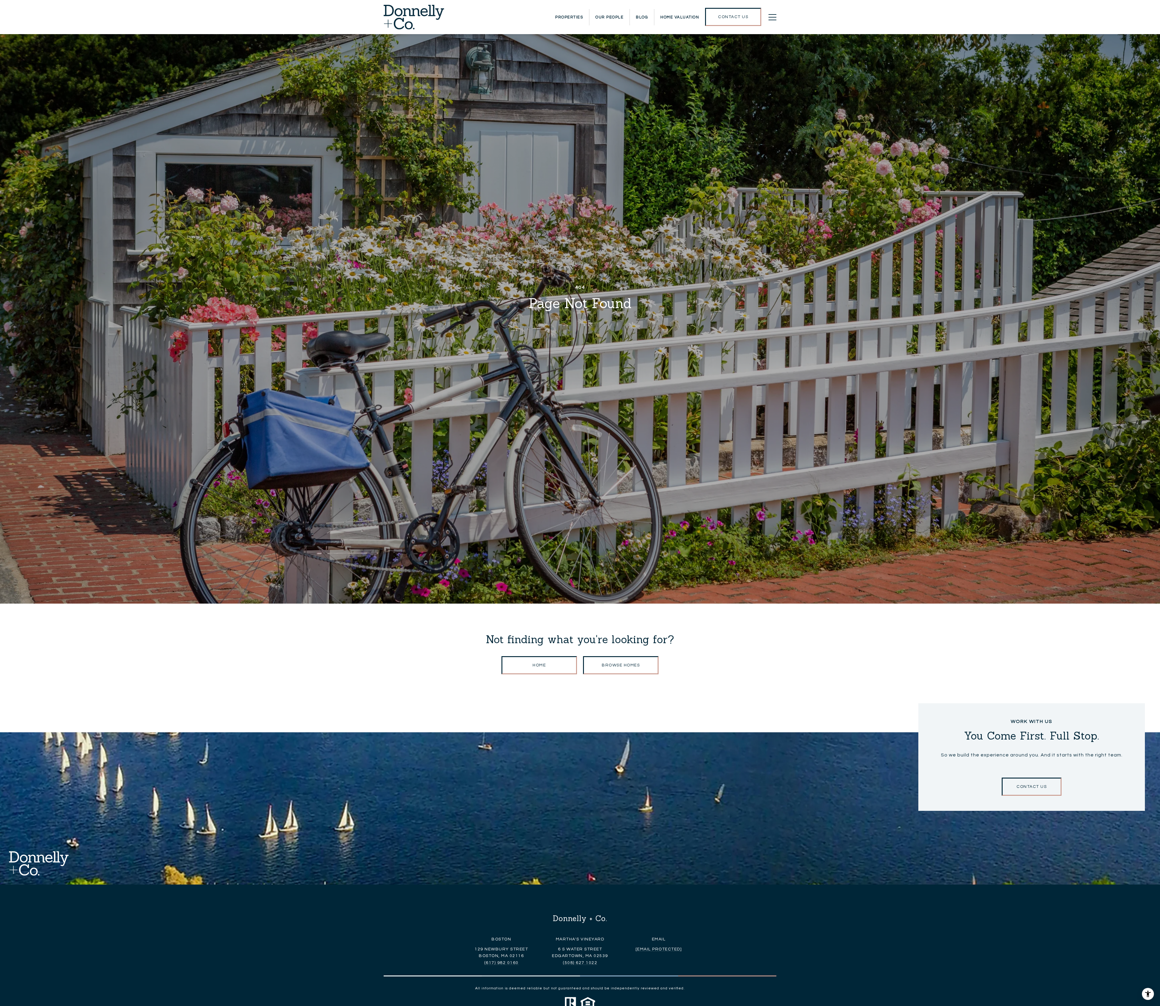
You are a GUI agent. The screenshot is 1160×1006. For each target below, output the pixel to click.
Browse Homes (621, 665)
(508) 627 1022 (580, 963)
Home (539, 665)
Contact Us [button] (1032, 787)
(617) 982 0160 (501, 963)
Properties (569, 17)
